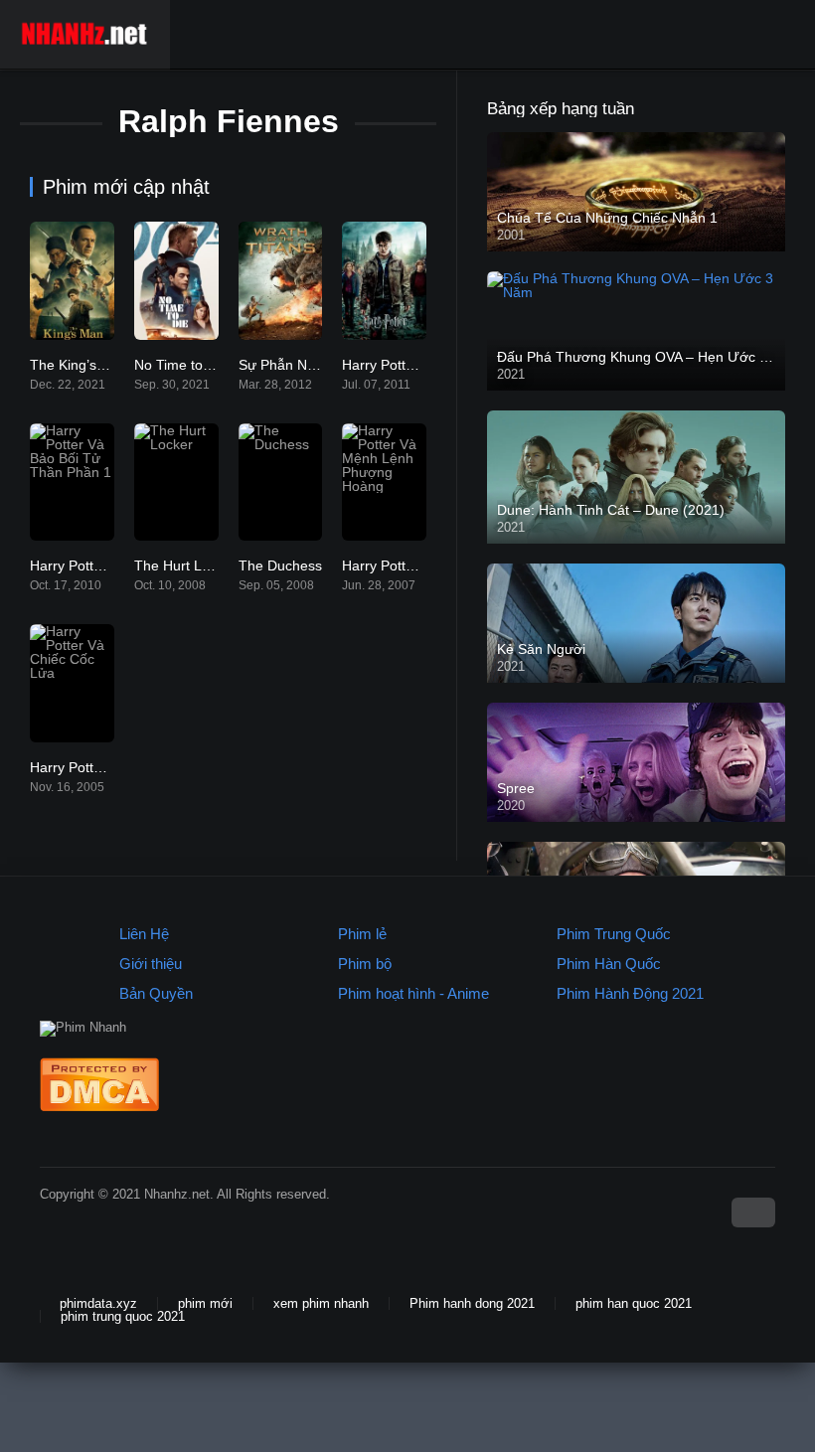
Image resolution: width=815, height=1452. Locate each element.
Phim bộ (365, 963)
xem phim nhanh (321, 1303)
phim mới (205, 1303)
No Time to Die (181, 365)
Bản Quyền (156, 993)
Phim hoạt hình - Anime (413, 993)
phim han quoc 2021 (633, 1303)
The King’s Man (79, 365)
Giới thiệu (150, 963)
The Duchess (280, 565)
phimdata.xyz (98, 1303)
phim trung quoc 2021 (123, 1316)
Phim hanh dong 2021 (472, 1303)
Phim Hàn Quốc (609, 963)
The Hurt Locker (185, 565)
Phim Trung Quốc (614, 933)
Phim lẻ (362, 933)
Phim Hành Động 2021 (630, 993)
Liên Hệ (144, 933)
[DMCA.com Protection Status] (99, 1106)
